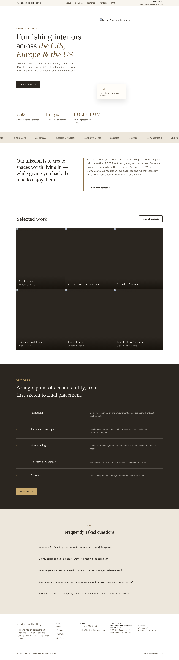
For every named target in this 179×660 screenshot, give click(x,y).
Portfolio (103, 3)
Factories (91, 3)
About (68, 3)
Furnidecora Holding (28, 2)
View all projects (151, 219)
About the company (100, 188)
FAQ (113, 3)
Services (79, 3)
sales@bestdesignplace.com (92, 630)
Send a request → (28, 84)
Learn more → (26, 491)
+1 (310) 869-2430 (155, 1)
